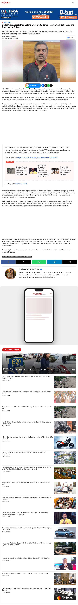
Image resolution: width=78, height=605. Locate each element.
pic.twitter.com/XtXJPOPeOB (47, 157)
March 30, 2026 (21, 184)
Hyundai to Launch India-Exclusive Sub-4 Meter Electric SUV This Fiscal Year (26, 558)
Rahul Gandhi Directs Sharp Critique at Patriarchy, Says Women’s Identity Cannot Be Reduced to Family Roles (43, 171)
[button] (73, 3)
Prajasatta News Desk (10, 36)
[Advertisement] (39, 128)
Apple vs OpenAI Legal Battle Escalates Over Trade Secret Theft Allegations (25, 573)
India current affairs (6, 256)
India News (7, 22)
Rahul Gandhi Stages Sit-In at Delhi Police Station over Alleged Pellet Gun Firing (65, 171)
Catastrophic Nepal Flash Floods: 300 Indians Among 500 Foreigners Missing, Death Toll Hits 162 (21, 171)
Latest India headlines (27, 256)
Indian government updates (16, 256)
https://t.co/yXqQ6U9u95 (26, 157)
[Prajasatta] (5, 3)
